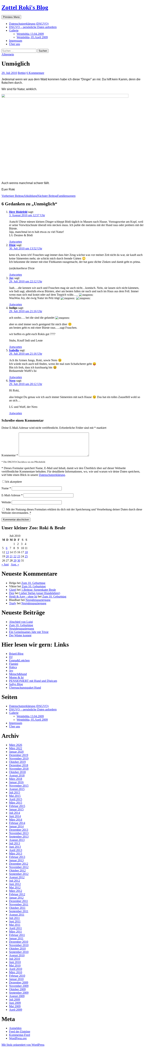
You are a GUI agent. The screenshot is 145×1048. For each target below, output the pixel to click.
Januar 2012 (16, 897)
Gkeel (12, 589)
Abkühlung (19, 195)
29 (14, 560)
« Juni (5, 564)
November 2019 (19, 758)
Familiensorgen (56, 195)
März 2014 (15, 819)
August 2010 (17, 955)
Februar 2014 (17, 823)
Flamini (13, 663)
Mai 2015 (15, 795)
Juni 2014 (15, 816)
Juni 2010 (15, 962)
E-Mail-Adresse (12, 495)
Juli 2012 (14, 880)
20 (7, 556)
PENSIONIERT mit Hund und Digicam (33, 680)
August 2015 (17, 789)
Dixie (12, 245)
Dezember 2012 (18, 863)
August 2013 (17, 840)
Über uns (14, 44)
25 (26, 556)
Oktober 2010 (17, 948)
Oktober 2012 (17, 870)
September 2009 (19, 992)
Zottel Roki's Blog (25, 7)
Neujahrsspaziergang (37, 599)
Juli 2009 (14, 999)
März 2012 (15, 890)
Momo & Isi (16, 677)
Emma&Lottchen (19, 660)
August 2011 (16, 914)
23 (18, 556)
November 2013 (19, 833)
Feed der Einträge (19, 1031)
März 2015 (15, 802)
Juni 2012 (15, 884)
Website (6, 502)
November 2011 (18, 904)
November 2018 (19, 768)
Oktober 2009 (17, 989)
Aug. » (15, 564)
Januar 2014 (16, 826)
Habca (13, 667)
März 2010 (15, 972)
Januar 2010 (16, 979)
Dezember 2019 (18, 755)
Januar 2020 (16, 751)
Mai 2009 (15, 1006)
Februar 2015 (17, 806)
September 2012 (19, 873)
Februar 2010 (17, 975)
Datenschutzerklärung (52, 474)
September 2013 (19, 836)
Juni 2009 (15, 1002)
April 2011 (15, 928)
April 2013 (15, 850)
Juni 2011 (15, 921)
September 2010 (19, 952)
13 (7, 552)
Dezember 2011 (18, 901)
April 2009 (15, 1009)
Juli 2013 (14, 843)
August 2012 (17, 877)
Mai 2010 (15, 965)
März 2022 (15, 748)
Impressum (15, 40)
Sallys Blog (16, 684)
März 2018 (15, 778)
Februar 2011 (17, 935)
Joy (11, 278)
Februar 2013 (17, 857)
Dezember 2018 (18, 765)
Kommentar (10, 455)
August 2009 (17, 996)
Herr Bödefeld (18, 211)
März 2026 (15, 744)
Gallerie (14, 30)
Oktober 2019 (17, 761)
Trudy (12, 603)
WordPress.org (18, 1038)
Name (6, 488)
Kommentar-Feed (19, 1034)
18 (26, 552)
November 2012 (19, 867)
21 (11, 556)
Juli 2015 (14, 792)
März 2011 (15, 931)
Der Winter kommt (20, 635)
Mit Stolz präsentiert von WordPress (23, 1044)
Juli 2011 (14, 918)
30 (18, 560)
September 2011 (18, 911)
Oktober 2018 (17, 772)
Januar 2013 (16, 860)
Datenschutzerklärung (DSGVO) (29, 23)
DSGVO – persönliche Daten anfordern (33, 27)
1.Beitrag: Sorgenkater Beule (38, 589)
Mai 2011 (14, 924)
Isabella (14, 350)
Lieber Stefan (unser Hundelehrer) (39, 593)
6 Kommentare (35, 72)
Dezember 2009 (18, 982)
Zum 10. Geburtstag (33, 583)
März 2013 (15, 853)
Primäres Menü (11, 17)
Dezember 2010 (18, 941)
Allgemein (8, 54)
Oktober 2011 (17, 907)
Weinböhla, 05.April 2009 (32, 37)
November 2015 (19, 785)
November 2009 (19, 985)
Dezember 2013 (18, 829)
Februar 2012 (17, 894)
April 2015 (15, 799)
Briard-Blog (16, 653)
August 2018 (17, 775)
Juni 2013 (15, 846)
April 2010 (15, 969)
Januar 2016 (16, 782)
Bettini (22, 72)
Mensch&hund (18, 674)
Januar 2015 (16, 809)
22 (14, 556)
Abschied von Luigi (21, 621)
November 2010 (19, 945)
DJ (10, 657)
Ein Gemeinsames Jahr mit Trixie (29, 632)
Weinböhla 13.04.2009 (30, 33)
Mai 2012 (15, 887)
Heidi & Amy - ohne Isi (23, 596)
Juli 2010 (14, 958)
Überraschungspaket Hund (25, 687)
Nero (12, 380)
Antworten (15, 241)
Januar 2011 (16, 938)
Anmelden (15, 1028)
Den (11, 593)
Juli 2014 (14, 812)
